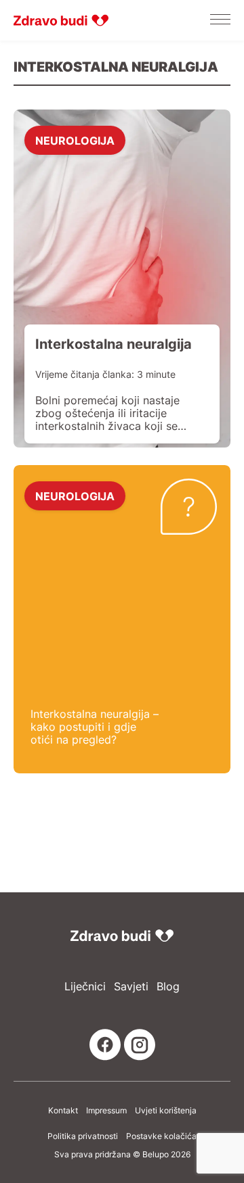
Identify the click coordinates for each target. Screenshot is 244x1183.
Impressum (106, 1110)
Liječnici (85, 986)
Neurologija (75, 140)
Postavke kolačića (161, 1136)
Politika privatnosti (82, 1136)
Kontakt (63, 1110)
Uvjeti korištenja (166, 1110)
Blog (168, 986)
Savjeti (131, 986)
